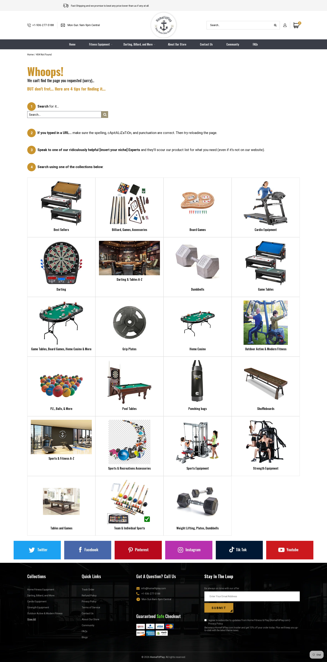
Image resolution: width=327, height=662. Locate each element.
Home (30, 54)
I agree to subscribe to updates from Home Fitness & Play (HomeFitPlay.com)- (249, 622)
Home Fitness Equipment (40, 589)
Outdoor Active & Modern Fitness (45, 613)
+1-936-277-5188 (43, 25)
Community (232, 44)
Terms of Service (91, 607)
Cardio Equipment (36, 601)
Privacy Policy (89, 601)
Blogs (85, 637)
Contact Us (206, 44)
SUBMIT (219, 608)
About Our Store (177, 44)
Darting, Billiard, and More (40, 595)
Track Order (88, 589)
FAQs (255, 44)
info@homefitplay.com (153, 588)
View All (31, 619)
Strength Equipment (38, 607)
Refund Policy (89, 595)
